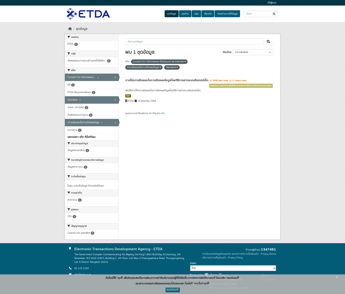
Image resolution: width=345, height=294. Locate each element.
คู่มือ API (160, 113)
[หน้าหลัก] (70, 29)
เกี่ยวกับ (208, 14)
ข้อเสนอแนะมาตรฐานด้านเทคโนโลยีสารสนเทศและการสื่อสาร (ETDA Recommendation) (241, 85)
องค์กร (185, 14)
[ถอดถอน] (185, 61)
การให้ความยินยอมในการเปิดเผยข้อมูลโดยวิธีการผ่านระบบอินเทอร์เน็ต (167, 80)
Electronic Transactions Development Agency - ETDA (118, 249)
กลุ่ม (196, 14)
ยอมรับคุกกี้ (172, 289)
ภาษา (193, 263)
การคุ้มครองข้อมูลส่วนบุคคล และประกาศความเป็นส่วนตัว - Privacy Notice (239, 254)
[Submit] (274, 14)
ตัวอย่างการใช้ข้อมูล (227, 14)
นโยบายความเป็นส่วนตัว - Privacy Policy (222, 258)
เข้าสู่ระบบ (272, 2)
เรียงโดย (227, 52)
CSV (128, 95)
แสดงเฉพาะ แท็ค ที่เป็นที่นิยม (82, 137)
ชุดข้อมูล (171, 14)
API (150, 113)
